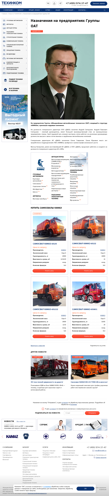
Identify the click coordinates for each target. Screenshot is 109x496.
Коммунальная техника (14, 41)
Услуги (45, 447)
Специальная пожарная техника (15, 45)
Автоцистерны (11, 28)
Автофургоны (38, 189)
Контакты (81, 10)
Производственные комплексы (68, 469)
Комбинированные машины (76, 196)
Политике (73, 404)
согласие (65, 403)
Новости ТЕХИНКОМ (68, 451)
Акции (58, 10)
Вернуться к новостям (38, 346)
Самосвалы (37, 184)
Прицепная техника (13, 50)
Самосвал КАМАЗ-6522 (84, 243)
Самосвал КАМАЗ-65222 (45, 309)
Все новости (21, 421)
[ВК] (48, 3)
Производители (7, 457)
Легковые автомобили (14, 58)
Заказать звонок (99, 3)
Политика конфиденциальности (37, 493)
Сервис (47, 10)
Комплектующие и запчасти (13, 63)
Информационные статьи (70, 455)
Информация (68, 10)
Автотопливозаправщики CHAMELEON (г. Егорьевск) (60, 161)
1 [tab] (4, 138)
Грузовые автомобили (14, 20)
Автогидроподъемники (79, 159)
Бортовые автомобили (38, 180)
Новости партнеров (68, 453)
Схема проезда (101, 457)
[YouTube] (54, 3)
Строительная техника (14, 37)
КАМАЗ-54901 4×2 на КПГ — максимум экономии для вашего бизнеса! (18, 427)
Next (106, 436)
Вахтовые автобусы (40, 199)
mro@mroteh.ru (82, 5)
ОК (85, 489)
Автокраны (74, 157)
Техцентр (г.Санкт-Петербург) (48, 453)
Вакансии (6, 459)
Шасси (36, 192)
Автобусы (9, 24)
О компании (8, 10)
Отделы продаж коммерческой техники (69, 463)
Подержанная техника (15, 73)
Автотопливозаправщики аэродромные (60, 174)
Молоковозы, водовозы (56, 167)
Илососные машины (74, 187)
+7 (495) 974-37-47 (77, 3)
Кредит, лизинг (34, 10)
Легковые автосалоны (69, 466)
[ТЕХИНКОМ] (14, 3)
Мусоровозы (75, 200)
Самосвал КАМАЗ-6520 (45, 244)
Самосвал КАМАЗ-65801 (84, 309)
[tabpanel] (15, 118)
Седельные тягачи (40, 186)
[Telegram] (60, 3)
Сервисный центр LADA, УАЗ (51, 457)
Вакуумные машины (74, 182)
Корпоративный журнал (10, 451)
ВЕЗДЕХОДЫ (10, 54)
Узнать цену (49, 271)
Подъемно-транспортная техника (14, 32)
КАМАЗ (63, 250)
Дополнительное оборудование (12, 68)
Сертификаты (7, 455)
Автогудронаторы (58, 171)
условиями (47, 487)
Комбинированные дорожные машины (76, 177)
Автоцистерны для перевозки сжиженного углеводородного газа (58, 182)
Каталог (21, 10)
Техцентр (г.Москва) (49, 451)
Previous (2, 436)
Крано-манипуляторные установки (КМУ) (77, 164)
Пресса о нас (7, 453)
